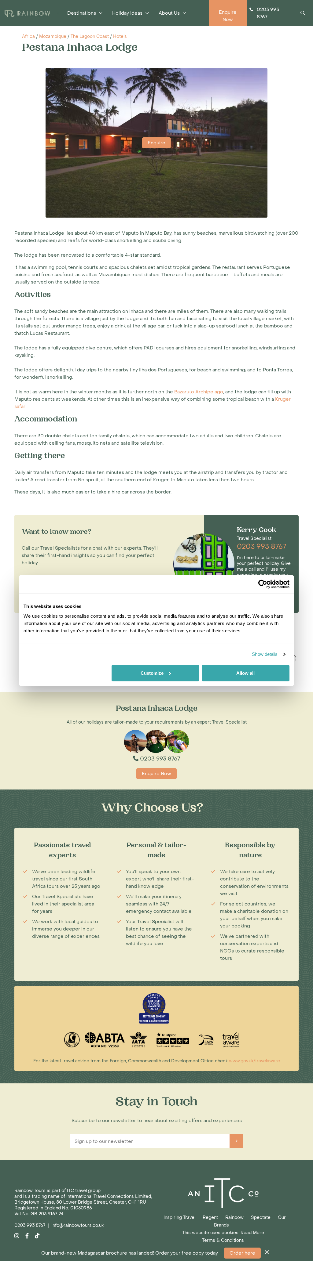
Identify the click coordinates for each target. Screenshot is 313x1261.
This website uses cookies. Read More (223, 1233)
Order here (242, 1253)
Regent (210, 1217)
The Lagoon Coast (90, 36)
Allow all (245, 673)
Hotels (120, 36)
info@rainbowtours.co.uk (77, 1225)
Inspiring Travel (179, 1217)
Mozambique (52, 36)
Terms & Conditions (223, 1240)
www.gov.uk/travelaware (254, 1061)
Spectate (261, 1217)
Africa (28, 36)
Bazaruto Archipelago (198, 392)
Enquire (156, 143)
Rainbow (234, 1217)
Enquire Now (156, 774)
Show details (265, 654)
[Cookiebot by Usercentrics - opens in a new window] (262, 584)
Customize (152, 673)
